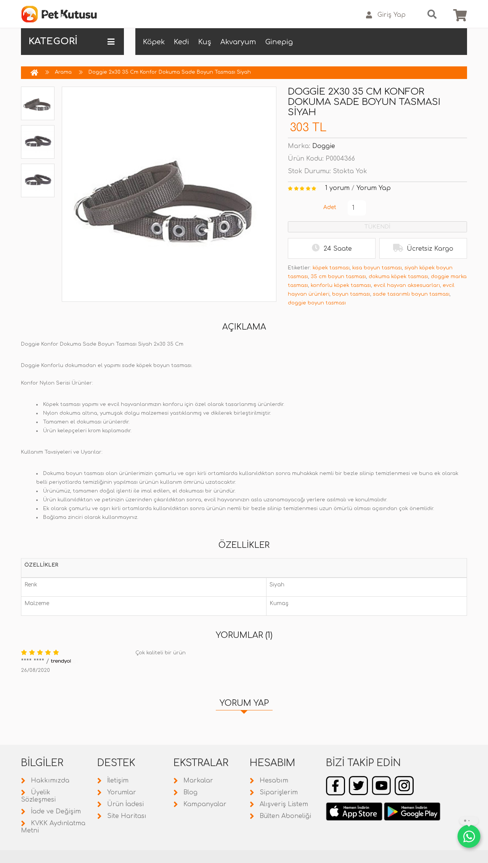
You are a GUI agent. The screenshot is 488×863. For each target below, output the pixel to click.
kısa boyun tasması (377, 267)
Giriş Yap (391, 14)
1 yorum (337, 188)
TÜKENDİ (377, 227)
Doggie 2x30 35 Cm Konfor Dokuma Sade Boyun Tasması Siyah (169, 72)
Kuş (204, 42)
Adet (329, 207)
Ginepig (279, 42)
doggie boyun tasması (317, 303)
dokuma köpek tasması (398, 276)
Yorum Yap (373, 188)
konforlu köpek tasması (341, 285)
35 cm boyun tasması (338, 276)
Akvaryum (238, 42)
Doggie (323, 146)
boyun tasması (351, 294)
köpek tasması (331, 267)
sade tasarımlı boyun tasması (411, 294)
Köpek (154, 42)
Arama (63, 72)
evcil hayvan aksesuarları (407, 285)
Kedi (181, 42)
